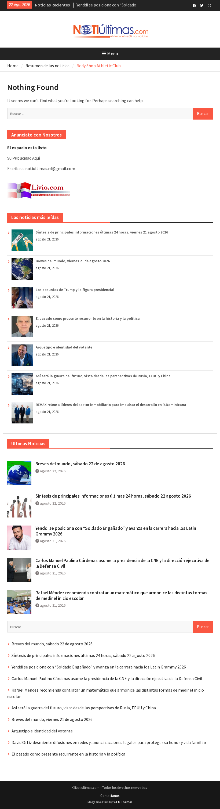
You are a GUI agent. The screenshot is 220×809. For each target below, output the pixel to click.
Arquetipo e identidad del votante (64, 347)
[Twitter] (202, 5)
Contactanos (109, 795)
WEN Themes (122, 802)
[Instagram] (209, 5)
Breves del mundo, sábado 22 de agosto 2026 (80, 464)
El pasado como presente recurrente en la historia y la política (88, 318)
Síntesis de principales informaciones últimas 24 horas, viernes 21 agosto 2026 (102, 232)
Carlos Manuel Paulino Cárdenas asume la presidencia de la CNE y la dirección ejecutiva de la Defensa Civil (122, 563)
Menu (112, 54)
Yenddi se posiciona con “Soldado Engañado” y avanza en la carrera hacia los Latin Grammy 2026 (115, 531)
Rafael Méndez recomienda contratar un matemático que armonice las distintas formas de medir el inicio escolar (121, 595)
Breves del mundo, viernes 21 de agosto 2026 (73, 260)
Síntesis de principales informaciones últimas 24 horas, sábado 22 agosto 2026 (113, 496)
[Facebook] (194, 5)
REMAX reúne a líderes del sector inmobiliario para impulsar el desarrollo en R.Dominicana (111, 404)
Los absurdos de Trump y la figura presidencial (75, 289)
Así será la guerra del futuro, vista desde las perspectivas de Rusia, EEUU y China (103, 375)
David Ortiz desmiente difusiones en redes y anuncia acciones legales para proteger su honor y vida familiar (109, 742)
